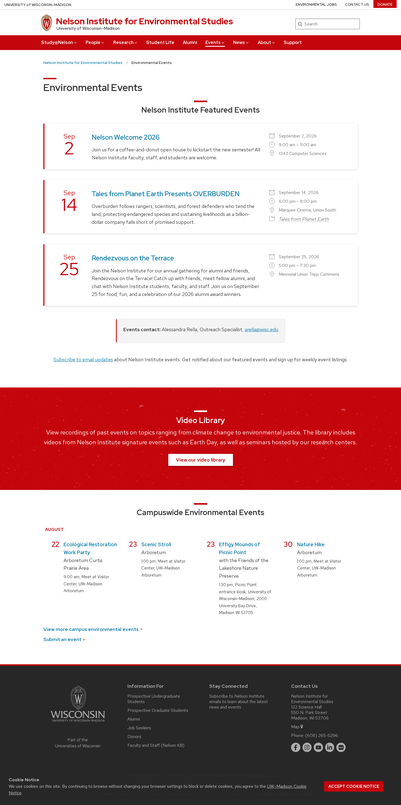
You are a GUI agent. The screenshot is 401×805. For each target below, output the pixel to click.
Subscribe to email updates (83, 359)
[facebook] (295, 747)
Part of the (77, 743)
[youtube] (318, 747)
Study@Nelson (57, 42)
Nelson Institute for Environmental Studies (144, 21)
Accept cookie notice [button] (353, 786)
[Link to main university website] (77, 722)
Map (295, 727)
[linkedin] (329, 747)
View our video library (200, 460)
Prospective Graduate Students (157, 710)
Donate (385, 4)
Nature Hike (311, 544)
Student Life (160, 42)
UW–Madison (37, 4)
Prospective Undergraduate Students (153, 698)
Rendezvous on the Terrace (133, 258)
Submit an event (62, 639)
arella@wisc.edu (261, 329)
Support (293, 42)
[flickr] (341, 747)
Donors (134, 736)
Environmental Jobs (316, 4)
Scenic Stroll (156, 544)
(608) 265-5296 (321, 735)
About (264, 42)
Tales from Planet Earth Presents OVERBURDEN (166, 193)
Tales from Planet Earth (304, 219)
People (93, 42)
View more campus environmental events (91, 629)
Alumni (190, 42)
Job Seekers (139, 728)
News (239, 42)
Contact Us (357, 4)
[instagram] (307, 747)
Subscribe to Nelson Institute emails (237, 698)
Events (213, 42)
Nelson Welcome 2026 (126, 137)
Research (123, 42)
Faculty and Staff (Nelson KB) (155, 745)
